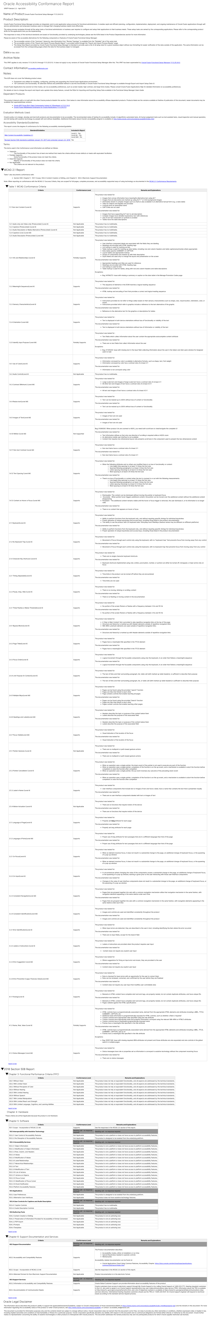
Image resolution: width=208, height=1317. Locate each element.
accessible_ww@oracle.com (38, 68)
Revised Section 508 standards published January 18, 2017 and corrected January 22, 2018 (37, 140)
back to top (12, 1064)
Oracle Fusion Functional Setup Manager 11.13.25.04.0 (160, 62)
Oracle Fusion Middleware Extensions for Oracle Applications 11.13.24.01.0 (40, 107)
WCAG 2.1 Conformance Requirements (162, 181)
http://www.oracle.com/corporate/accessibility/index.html (134, 119)
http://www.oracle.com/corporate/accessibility (84, 1307)
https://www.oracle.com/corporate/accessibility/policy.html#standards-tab (148, 1306)
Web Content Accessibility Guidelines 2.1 (19, 135)
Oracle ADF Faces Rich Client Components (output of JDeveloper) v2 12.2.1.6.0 (42, 105)
